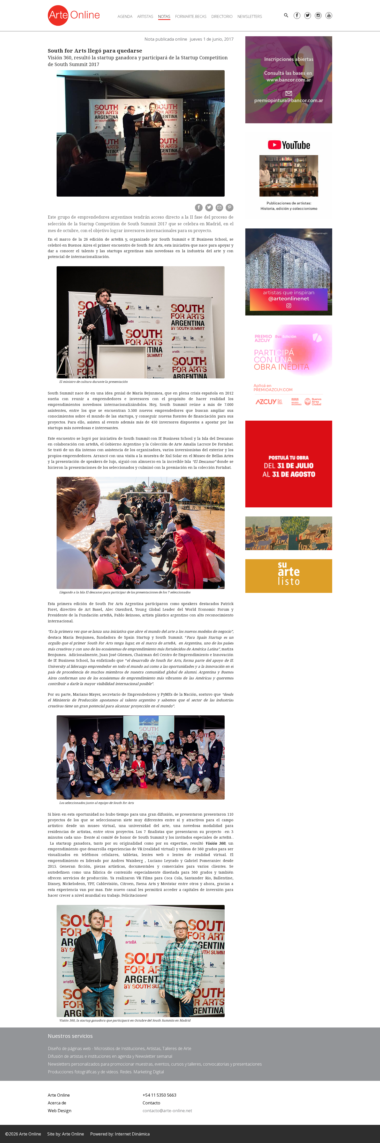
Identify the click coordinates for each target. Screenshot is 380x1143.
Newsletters (250, 16)
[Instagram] (318, 15)
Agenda (125, 16)
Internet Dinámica (132, 1134)
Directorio (222, 16)
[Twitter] (307, 15)
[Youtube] (328, 15)
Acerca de (57, 1103)
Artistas (145, 16)
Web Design (59, 1110)
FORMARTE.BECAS (191, 16)
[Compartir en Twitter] (209, 208)
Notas (164, 16)
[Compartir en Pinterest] (229, 208)
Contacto (151, 1103)
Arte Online (59, 1095)
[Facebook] (297, 15)
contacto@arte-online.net (167, 1110)
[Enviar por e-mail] (219, 208)
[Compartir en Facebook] (199, 208)
